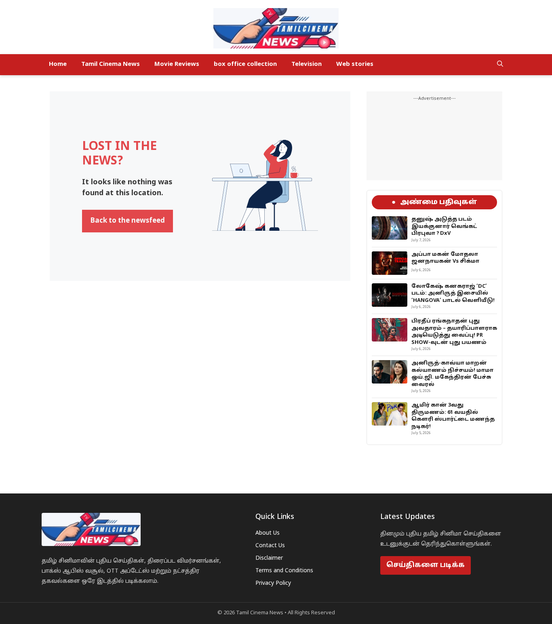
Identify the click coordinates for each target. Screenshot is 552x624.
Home (58, 64)
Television (306, 64)
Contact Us (270, 545)
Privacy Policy (273, 583)
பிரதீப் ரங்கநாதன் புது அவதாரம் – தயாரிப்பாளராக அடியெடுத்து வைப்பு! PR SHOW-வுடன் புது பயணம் (454, 332)
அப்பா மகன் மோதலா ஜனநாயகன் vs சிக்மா (445, 258)
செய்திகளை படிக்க (425, 565)
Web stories (354, 64)
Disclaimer (269, 558)
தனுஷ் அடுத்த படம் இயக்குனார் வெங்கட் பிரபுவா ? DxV (444, 226)
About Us (267, 533)
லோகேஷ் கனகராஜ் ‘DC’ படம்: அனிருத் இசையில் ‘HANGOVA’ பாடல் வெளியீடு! (453, 293)
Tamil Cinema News (110, 64)
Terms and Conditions (284, 570)
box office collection (245, 64)
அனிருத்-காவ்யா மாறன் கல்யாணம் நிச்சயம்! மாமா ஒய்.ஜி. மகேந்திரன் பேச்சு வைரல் (452, 374)
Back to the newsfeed (127, 221)
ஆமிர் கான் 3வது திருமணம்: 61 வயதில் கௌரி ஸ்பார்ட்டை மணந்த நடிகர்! (453, 416)
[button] (500, 64)
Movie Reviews (176, 64)
